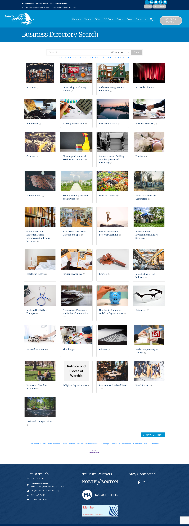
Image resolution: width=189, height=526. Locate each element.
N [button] (97, 58)
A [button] (65, 58)
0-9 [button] (61, 58)
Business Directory (38, 444)
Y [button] (125, 58)
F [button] (78, 58)
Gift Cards (108, 19)
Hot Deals (80, 444)
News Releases (54, 444)
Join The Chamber (151, 444)
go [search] (137, 52)
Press (129, 19)
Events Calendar (68, 444)
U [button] (115, 58)
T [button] (113, 58)
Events (120, 19)
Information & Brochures (132, 444)
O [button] (100, 58)
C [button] (70, 58)
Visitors (87, 19)
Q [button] (105, 58)
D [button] (73, 58)
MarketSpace (91, 444)
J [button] (87, 58)
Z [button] (128, 58)
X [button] (123, 58)
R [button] (108, 58)
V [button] (118, 58)
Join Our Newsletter (58, 3)
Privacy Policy (42, 3)
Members (76, 19)
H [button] (83, 58)
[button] (153, 434)
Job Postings (103, 444)
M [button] (95, 58)
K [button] (90, 58)
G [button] (80, 58)
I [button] (85, 58)
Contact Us (141, 19)
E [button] (75, 58)
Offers (97, 19)
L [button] (92, 58)
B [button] (68, 58)
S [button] (110, 58)
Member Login (28, 3)
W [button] (120, 58)
